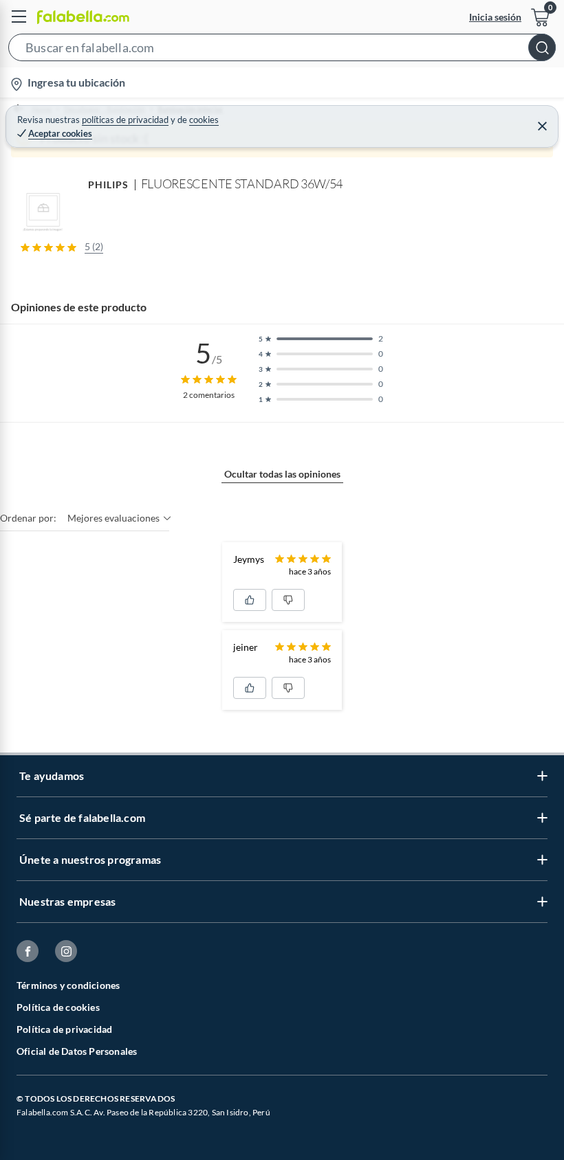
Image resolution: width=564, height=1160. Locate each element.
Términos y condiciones (68, 985)
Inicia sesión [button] (495, 17)
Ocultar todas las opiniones (282, 474)
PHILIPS (108, 184)
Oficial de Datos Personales (77, 1051)
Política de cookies (58, 1007)
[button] (282, 50)
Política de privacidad (64, 1029)
